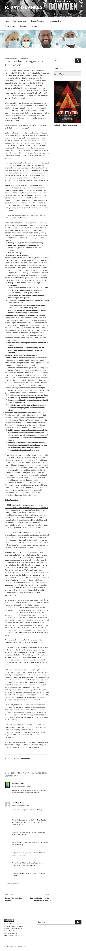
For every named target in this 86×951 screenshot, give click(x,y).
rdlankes (24, 58)
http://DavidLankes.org (12, 935)
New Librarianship (19, 21)
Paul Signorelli (17, 784)
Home (7, 21)
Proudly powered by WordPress (14, 946)
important (30, 180)
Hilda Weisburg (18, 803)
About (34, 26)
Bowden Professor (37, 21)
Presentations (10, 26)
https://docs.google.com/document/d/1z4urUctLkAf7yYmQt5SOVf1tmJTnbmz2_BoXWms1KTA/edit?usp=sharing (27, 734)
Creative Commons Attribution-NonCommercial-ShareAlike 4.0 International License (15, 928)
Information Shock (56, 21)
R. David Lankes (24, 7)
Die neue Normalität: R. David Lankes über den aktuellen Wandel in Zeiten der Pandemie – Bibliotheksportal (29, 822)
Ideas (10, 758)
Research (23, 26)
